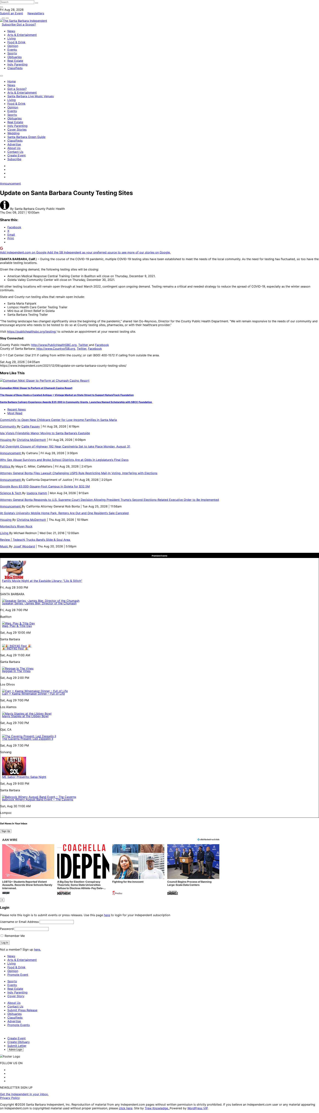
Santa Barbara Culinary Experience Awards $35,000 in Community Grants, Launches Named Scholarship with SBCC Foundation (76, 402)
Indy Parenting (17, 64)
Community (8, 426)
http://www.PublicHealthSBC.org (54, 345)
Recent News (16, 409)
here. (37, 949)
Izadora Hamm (37, 493)
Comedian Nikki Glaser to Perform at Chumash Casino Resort (36, 387)
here (107, 915)
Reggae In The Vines (16, 671)
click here (125, 1108)
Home (11, 81)
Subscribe (9, 24)
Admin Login (15, 1049)
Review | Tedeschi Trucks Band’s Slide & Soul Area (35, 540)
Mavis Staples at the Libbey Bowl (25, 716)
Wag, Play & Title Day (17, 626)
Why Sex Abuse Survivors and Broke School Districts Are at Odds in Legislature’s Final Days (64, 460)
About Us (13, 148)
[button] (28, 870)
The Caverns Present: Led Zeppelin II (27, 739)
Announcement (10, 183)
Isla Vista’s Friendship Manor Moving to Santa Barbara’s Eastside (45, 433)
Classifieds (15, 68)
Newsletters (36, 13)
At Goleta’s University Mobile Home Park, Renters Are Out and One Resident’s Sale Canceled (64, 513)
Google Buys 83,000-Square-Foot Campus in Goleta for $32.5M (45, 486)
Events (12, 49)
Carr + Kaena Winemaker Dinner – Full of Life (33, 693)
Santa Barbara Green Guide (26, 137)
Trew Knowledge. (157, 1108)
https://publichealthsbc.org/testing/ (31, 331)
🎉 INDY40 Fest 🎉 (15, 648)
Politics (5, 466)
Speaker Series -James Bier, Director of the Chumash (39, 603)
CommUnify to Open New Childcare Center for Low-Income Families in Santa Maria (58, 420)
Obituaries (14, 57)
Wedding (13, 133)
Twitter (83, 345)
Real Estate (15, 61)
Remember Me (14, 936)
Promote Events (18, 1025)
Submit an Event (11, 13)
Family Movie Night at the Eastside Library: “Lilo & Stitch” (42, 581)
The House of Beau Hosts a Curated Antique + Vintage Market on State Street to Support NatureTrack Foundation (67, 395)
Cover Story (15, 996)
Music (4, 546)
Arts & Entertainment (22, 35)
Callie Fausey (30, 426)
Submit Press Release (22, 1010)
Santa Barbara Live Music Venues (30, 96)
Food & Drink (16, 42)
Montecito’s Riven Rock (16, 526)
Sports (12, 53)
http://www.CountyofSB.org (55, 348)
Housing (6, 440)
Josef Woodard (24, 546)
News (11, 31)
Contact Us (15, 152)
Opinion (12, 46)
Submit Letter (16, 1046)
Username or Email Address (19, 922)
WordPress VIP (197, 1108)
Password (7, 929)
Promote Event (17, 974)
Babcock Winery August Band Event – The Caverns (37, 799)
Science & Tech (11, 493)
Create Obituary (18, 1042)
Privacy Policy (10, 1098)
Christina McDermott (31, 440)
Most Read (14, 413)
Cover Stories (17, 129)
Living (11, 38)
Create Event (16, 155)
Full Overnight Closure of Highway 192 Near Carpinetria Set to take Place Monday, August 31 (65, 446)
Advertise (14, 144)
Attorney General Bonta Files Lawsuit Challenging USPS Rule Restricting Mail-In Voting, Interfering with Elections (78, 473)
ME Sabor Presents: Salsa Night (24, 777)
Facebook (102, 345)
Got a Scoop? (26, 24)
